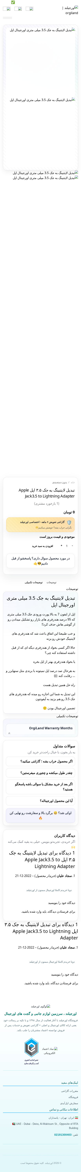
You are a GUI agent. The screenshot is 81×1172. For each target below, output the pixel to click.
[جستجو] (18, 10)
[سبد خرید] (6, 10)
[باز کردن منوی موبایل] (29, 10)
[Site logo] (64, 10)
